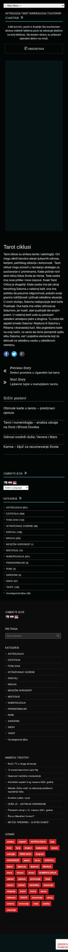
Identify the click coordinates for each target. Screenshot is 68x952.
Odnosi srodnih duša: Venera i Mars (30, 437)
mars (9, 872)
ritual (47, 878)
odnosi (10, 878)
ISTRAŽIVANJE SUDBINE (19, 526)
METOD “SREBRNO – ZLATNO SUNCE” (28, 822)
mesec (20, 872)
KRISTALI (11, 532)
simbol (21, 885)
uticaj (49, 897)
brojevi (28, 847)
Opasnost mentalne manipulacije (24, 775)
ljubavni (34, 866)
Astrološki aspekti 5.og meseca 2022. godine (30, 782)
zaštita (46, 903)
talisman (11, 897)
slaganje (11, 891)
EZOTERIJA (12, 513)
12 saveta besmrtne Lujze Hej (23, 769)
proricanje (35, 878)
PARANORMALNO (15, 562)
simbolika (34, 885)
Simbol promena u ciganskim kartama (34, 372)
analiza (10, 841)
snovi (22, 891)
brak (9, 847)
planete (22, 878)
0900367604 (34, 49)
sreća (33, 891)
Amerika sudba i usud (19, 797)
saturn (10, 885)
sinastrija (48, 885)
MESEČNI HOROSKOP (18, 544)
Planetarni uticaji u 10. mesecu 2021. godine (30, 810)
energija (11, 854)
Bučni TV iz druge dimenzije (22, 763)
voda (35, 903)
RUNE (9, 568)
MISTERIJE (12, 550)
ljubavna (22, 866)
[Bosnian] (5, 483)
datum (54, 847)
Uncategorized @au (16, 593)
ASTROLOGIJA (14, 507)
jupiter (27, 860)
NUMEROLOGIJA (15, 556)
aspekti (22, 841)
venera (10, 903)
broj (18, 847)
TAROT (9, 587)
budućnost (41, 847)
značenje (11, 909)
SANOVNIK (12, 574)
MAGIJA (10, 538)
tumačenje (37, 897)
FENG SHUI (12, 519)
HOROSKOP (13, 860)
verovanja (24, 903)
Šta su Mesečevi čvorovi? (21, 816)
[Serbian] (15, 483)
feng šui (40, 854)
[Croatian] (10, 483)
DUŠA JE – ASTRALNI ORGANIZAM (27, 804)
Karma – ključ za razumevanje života (31, 446)
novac (31, 872)
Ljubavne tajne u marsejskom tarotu (34, 384)
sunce (44, 891)
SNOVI (9, 581)
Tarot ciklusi (17, 247)
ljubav (10, 866)
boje (52, 841)
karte (37, 860)
